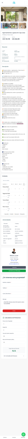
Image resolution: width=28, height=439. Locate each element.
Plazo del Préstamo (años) (8, 339)
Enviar (14, 310)
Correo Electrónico (7, 293)
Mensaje (4, 299)
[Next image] (24, 14)
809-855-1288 (14, 260)
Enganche (5, 327)
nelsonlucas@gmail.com (14, 264)
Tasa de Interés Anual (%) (8, 333)
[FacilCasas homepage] (14, 3)
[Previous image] (3, 14)
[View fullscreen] (24, 19)
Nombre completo (7, 282)
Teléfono (5, 288)
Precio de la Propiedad (7, 321)
